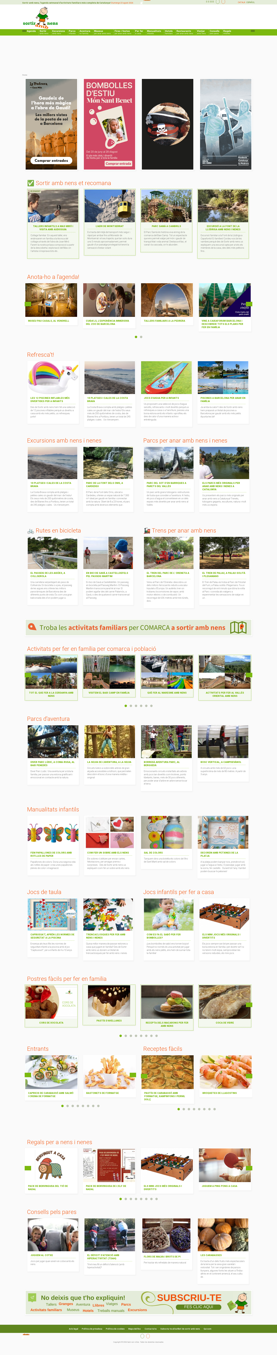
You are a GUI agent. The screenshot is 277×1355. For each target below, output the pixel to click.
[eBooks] (222, 1)
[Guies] (216, 1)
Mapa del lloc (134, 1329)
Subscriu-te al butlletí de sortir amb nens (180, 1329)
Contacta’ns (151, 1329)
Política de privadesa (92, 1329)
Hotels (169, 32)
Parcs (72, 32)
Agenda (31, 31)
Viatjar (201, 32)
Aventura (85, 32)
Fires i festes (123, 32)
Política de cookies (115, 1329)
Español (251, 2)
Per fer (139, 32)
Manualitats (154, 32)
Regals (227, 32)
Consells (214, 32)
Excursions (58, 32)
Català (241, 2)
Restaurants (184, 32)
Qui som (207, 1329)
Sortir (44, 32)
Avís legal (73, 1329)
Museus (102, 32)
